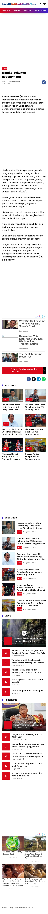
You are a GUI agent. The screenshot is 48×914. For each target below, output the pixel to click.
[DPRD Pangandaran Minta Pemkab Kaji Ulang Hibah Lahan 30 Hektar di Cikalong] (12, 395)
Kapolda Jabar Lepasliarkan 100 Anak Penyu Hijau (27, 764)
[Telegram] (39, 379)
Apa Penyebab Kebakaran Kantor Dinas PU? (27, 680)
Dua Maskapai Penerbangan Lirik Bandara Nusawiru (27, 774)
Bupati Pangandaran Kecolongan (27, 690)
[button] (40, 3)
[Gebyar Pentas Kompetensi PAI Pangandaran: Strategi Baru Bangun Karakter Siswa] (35, 445)
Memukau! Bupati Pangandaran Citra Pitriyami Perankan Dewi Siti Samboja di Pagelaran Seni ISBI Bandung (11, 456)
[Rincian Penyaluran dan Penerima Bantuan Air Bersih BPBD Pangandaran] (35, 420)
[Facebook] (29, 379)
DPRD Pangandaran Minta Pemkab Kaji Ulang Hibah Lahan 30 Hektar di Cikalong (12, 407)
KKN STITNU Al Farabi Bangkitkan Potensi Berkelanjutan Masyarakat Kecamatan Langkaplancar (28, 755)
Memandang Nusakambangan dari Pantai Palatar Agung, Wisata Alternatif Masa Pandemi (28, 745)
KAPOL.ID (5, 81)
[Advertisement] (24, 40)
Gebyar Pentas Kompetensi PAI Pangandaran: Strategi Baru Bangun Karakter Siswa (35, 456)
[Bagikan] (44, 82)
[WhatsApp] (44, 379)
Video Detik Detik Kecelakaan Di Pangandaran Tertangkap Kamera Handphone (28, 661)
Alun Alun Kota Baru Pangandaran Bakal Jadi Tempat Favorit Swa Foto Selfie (28, 651)
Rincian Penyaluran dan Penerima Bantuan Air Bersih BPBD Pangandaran (34, 432)
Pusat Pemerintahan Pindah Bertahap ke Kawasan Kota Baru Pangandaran (27, 671)
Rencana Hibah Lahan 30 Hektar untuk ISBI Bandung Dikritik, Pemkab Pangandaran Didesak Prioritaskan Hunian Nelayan (35, 407)
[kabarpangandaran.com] (19, 4)
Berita (5, 68)
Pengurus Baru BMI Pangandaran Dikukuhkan (27, 735)
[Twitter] (34, 379)
